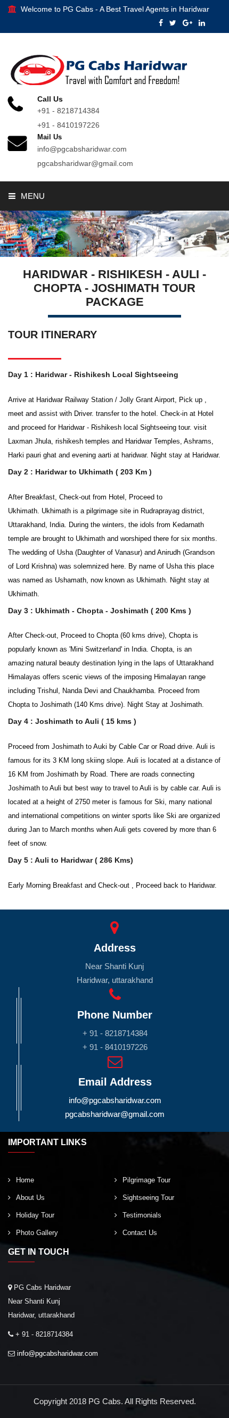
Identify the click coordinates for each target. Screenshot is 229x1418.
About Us (30, 1198)
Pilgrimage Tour (146, 1180)
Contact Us (139, 1233)
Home (25, 1180)
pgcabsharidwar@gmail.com (85, 163)
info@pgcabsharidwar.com (82, 149)
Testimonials (141, 1215)
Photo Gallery (37, 1233)
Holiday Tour (35, 1215)
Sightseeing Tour (148, 1198)
